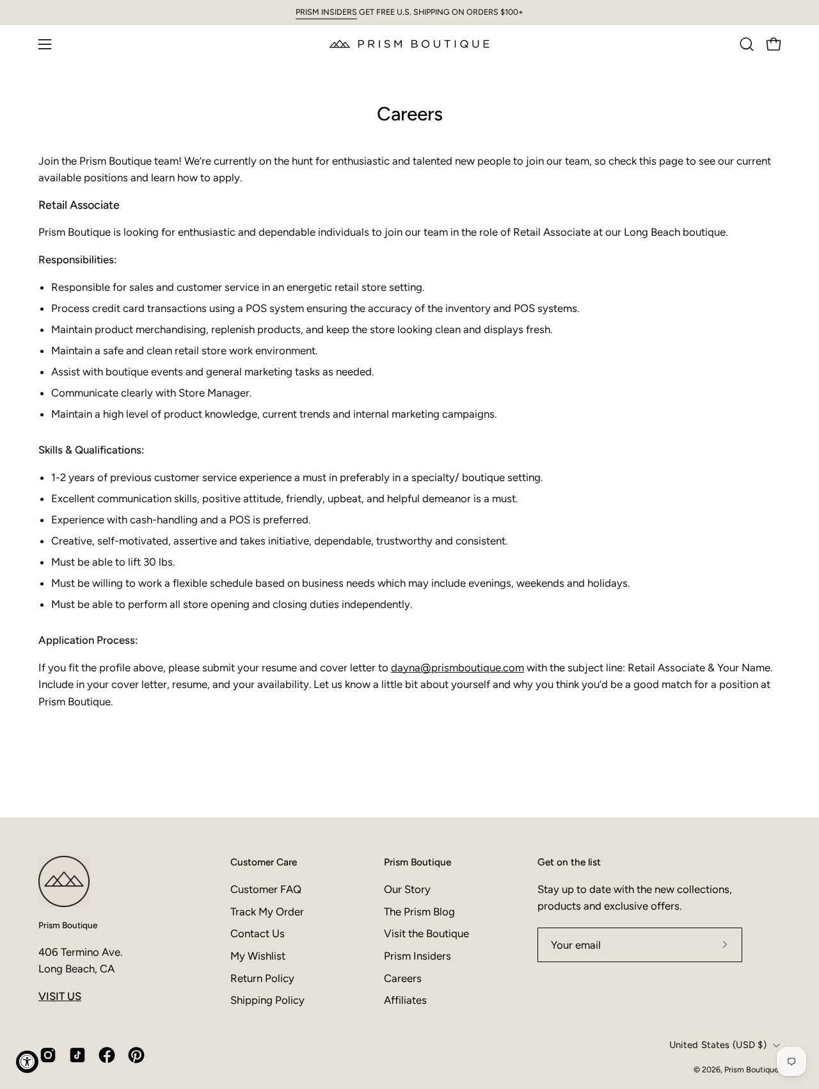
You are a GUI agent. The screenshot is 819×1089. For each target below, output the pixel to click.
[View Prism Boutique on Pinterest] (136, 1055)
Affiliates (405, 1000)
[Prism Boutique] (409, 44)
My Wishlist (257, 955)
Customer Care (263, 862)
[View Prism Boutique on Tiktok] (77, 1055)
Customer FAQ (265, 889)
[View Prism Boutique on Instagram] (48, 1055)
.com (512, 667)
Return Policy (262, 978)
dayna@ (411, 667)
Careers (403, 978)
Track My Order (267, 911)
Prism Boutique (67, 925)
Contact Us (257, 933)
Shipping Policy (267, 1000)
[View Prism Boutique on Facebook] (106, 1055)
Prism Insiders (417, 955)
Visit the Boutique (426, 933)
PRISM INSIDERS (326, 12)
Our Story (407, 889)
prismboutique (466, 667)
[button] (746, 44)
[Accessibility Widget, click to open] (27, 1062)
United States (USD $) (718, 1045)
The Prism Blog (419, 911)
